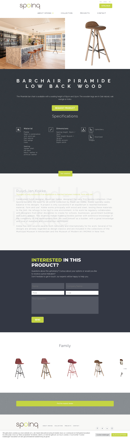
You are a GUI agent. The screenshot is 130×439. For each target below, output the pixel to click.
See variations (65, 173)
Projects (85, 13)
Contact (101, 13)
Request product (65, 108)
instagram (112, 428)
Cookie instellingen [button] (103, 435)
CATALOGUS (105, 6)
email (102, 428)
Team (40, 22)
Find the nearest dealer (65, 403)
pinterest (97, 428)
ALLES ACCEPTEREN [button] (119, 435)
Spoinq (33, 6)
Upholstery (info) (96, 131)
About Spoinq (44, 13)
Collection (67, 13)
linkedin (107, 428)
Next (125, 368)
